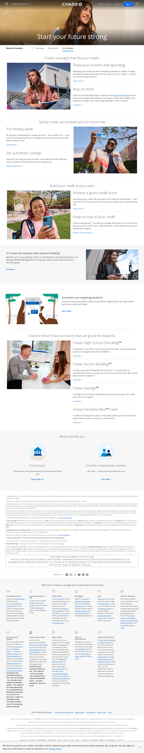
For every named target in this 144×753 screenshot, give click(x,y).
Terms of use (85, 740)
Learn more (79, 81)
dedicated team (34, 650)
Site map (65, 740)
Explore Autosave (13, 166)
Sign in (128, 4)
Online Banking (91, 712)
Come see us (37, 479)
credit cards (60, 599)
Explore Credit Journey (82, 233)
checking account (19, 599)
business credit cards (131, 620)
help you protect (105, 642)
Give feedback (111, 740)
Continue (78, 105)
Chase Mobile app (121, 95)
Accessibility (94, 740)
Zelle (110, 712)
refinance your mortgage (82, 601)
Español (117, 4)
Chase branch (33, 659)
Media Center (52, 740)
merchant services (126, 623)
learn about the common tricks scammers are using (106, 659)
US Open (81, 654)
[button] (140, 747)
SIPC (24, 549)
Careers (60, 740)
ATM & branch (104, 4)
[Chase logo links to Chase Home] (72, 4)
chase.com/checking (65, 518)
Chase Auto (101, 599)
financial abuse (102, 657)
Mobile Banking (79, 712)
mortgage (85, 599)
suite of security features (108, 640)
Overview (39, 48)
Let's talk (105, 479)
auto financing (104, 604)
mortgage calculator (81, 611)
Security (78, 740)
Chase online (62, 645)
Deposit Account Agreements (64, 712)
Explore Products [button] (20, 4)
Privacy (72, 740)
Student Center (102, 712)
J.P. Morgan (32, 740)
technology (16, 654)
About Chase (24, 740)
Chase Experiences (81, 649)
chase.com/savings (64, 535)
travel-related (56, 611)
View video (67, 311)
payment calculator (106, 608)
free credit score (58, 623)
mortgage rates (80, 606)
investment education (13, 656)
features (15, 668)
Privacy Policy (55, 748)
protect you (101, 652)
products (9, 654)
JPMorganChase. (42, 740)
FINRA (18, 549)
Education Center (82, 613)
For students (67, 48)
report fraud (110, 676)
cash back (64, 608)
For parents (53, 48)
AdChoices (102, 740)
